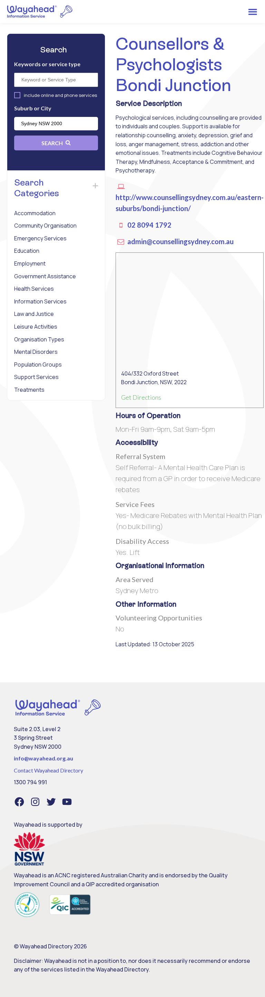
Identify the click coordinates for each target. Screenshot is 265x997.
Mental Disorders (36, 352)
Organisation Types (39, 339)
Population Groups (38, 364)
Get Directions (141, 397)
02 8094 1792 (148, 225)
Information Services (40, 301)
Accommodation (35, 213)
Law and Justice (34, 314)
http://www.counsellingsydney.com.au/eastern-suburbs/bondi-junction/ (190, 202)
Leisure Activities (35, 326)
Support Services (36, 377)
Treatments (29, 389)
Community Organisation (45, 225)
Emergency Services (40, 238)
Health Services (34, 288)
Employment (30, 263)
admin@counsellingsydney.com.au (180, 241)
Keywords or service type (47, 64)
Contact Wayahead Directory (48, 770)
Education (26, 251)
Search (52, 143)
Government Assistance (45, 276)
